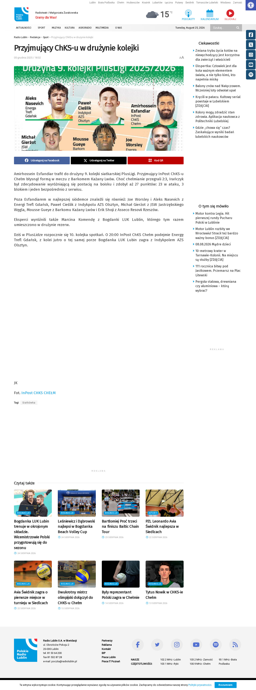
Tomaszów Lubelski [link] (207, 2)
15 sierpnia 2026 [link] (70, 608)
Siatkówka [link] (28, 402)
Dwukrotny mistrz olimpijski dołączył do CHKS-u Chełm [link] (75, 597)
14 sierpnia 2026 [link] (114, 603)
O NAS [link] (118, 27)
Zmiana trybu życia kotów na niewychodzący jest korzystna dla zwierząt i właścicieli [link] (217, 55)
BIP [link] (103, 652)
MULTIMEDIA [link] (102, 27)
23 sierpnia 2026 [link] (114, 537)
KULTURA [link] (70, 27)
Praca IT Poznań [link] (111, 661)
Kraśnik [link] (146, 2)
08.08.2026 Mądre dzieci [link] (213, 244)
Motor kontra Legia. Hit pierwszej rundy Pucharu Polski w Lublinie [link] (213, 218)
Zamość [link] (237, 2)
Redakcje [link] (23, 513)
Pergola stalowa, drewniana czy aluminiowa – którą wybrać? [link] (215, 286)
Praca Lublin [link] (109, 657)
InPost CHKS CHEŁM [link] (38, 393)
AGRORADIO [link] (85, 27)
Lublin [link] (92, 2)
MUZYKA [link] (56, 27)
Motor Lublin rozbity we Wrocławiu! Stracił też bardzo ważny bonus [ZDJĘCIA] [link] (216, 233)
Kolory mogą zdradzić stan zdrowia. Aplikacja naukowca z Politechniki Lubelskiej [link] (217, 116)
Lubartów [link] (157, 2)
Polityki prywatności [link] (199, 684)
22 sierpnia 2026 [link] (157, 537)
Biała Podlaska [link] (106, 2)
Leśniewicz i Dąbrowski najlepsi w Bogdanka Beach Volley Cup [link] (76, 526)
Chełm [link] (120, 2)
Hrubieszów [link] (133, 2)
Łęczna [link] (169, 2)
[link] (251, 5)
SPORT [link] (41, 27)
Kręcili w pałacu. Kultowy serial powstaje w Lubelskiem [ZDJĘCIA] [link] (217, 101)
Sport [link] (153, 513)
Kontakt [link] (106, 648)
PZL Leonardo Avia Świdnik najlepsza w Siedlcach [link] (162, 526)
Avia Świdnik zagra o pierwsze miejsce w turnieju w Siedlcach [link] (31, 597)
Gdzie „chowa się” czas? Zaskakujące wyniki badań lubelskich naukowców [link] (214, 132)
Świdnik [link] (189, 2)
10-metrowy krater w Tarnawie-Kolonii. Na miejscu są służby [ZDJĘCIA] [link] (216, 255)
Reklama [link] (107, 644)
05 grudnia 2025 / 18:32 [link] (27, 57)
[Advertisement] (99, 440)
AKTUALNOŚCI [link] (23, 27)
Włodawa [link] (225, 2)
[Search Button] (238, 27)
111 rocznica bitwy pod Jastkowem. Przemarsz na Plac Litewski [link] (218, 270)
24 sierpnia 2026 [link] (26, 553)
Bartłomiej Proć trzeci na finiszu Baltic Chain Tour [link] (120, 526)
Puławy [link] (179, 2)
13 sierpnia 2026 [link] (157, 603)
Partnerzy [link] (107, 640)
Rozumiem (226, 684)
